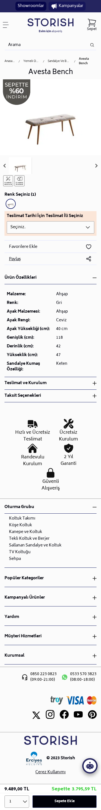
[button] (20, 165)
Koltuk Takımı (22, 518)
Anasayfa (9, 61)
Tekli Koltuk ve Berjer (29, 538)
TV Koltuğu (20, 552)
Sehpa (15, 558)
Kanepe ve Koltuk (25, 532)
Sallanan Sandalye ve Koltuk (35, 545)
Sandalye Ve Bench (59, 61)
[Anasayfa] (50, 25)
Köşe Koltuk (20, 525)
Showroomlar (31, 6)
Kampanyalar (71, 6)
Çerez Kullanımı (50, 772)
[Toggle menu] (7, 25)
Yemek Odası (31, 61)
